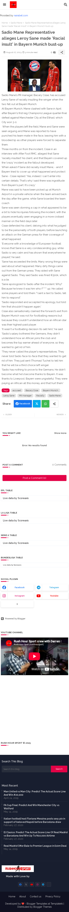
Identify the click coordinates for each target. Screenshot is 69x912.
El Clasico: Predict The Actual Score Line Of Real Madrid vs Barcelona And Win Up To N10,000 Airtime (35, 834)
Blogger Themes (42, 907)
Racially (40, 395)
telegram (54, 587)
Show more (60, 433)
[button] (65, 4)
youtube (54, 596)
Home (5, 23)
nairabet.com (21, 15)
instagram (20, 596)
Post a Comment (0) (34, 478)
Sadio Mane (16, 23)
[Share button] (54, 404)
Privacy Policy (52, 896)
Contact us (35, 896)
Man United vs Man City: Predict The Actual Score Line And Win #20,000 (35, 793)
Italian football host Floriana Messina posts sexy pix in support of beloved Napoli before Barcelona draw (34, 820)
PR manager (25, 395)
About (22, 896)
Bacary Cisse (32, 390)
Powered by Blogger (15, 618)
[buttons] (20, 884)
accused (17, 390)
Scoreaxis (23, 498)
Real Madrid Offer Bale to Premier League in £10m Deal (35, 845)
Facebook (24, 403)
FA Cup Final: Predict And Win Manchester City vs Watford (31, 807)
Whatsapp (45, 404)
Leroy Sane (8, 395)
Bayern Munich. (51, 390)
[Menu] (4, 4)
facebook (20, 587)
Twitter (37, 404)
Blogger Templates (37, 903)
